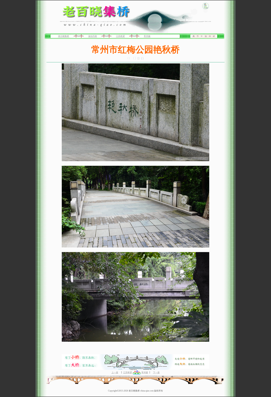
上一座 (115, 372)
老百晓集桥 (63, 36)
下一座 (156, 372)
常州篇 (147, 36)
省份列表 (92, 36)
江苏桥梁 (120, 36)
